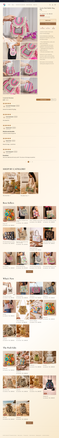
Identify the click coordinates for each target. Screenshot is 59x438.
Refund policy (20, 435)
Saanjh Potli (5, 338)
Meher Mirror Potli (6, 389)
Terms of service (32, 435)
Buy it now (48, 23)
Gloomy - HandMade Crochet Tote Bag (36, 220)
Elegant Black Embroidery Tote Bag (49, 241)
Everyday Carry (24, 195)
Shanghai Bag (45, 296)
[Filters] (52, 100)
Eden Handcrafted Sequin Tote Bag (8, 241)
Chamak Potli (32, 365)
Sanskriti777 (8, 435)
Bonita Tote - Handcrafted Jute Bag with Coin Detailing (22, 242)
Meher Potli (5, 417)
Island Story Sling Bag (33, 320)
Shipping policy (38, 435)
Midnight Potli (45, 396)
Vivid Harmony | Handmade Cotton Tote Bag (22, 221)
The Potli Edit (6, 195)
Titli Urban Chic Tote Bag (7, 296)
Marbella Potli (18, 371)
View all (29, 271)
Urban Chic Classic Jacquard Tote (35, 266)
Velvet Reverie (32, 296)
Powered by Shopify (13, 435)
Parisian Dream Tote (19, 296)
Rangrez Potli (5, 223)
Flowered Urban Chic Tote (20, 266)
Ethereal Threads (5, 266)
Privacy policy (26, 435)
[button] (13, 5)
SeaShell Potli (18, 417)
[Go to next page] (33, 162)
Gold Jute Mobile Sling (20, 320)
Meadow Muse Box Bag (33, 248)
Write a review (43, 99)
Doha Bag (4, 314)
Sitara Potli (18, 338)
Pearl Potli (44, 365)
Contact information (45, 435)
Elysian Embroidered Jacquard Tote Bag (49, 266)
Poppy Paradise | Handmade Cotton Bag (49, 220)
